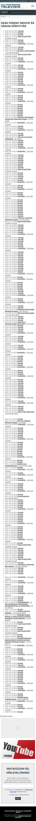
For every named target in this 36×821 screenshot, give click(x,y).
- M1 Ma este (19, 310)
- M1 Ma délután (19, 605)
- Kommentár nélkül (18, 465)
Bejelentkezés (9, 811)
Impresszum (19, 811)
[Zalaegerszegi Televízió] (10, 6)
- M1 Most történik (19, 565)
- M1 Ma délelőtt (18, 617)
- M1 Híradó (18, 138)
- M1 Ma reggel (19, 119)
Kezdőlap (3, 16)
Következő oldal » (6, 716)
